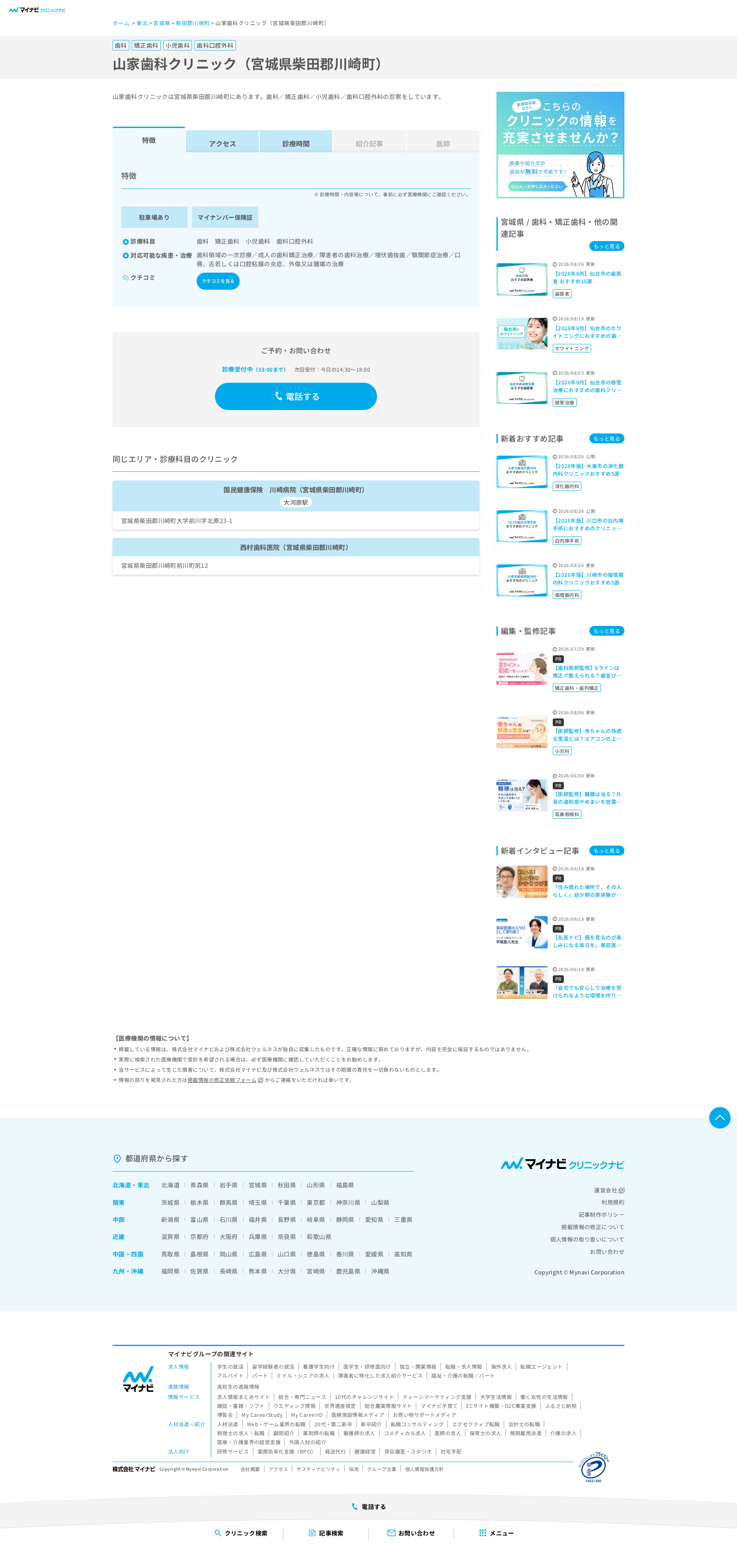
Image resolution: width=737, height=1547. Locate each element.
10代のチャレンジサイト (364, 1396)
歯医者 (562, 293)
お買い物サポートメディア (424, 1414)
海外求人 (501, 1366)
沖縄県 (380, 1271)
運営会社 (605, 1190)
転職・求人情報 (463, 1366)
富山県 (199, 1219)
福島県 (345, 1185)
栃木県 (199, 1202)
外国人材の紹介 (307, 1441)
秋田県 (287, 1185)
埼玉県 (258, 1202)
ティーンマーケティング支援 (437, 1396)
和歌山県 (319, 1236)
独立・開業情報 (418, 1366)
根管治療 (565, 402)
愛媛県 (374, 1254)
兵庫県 (258, 1236)
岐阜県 (316, 1219)
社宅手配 (451, 1451)
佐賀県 (199, 1271)
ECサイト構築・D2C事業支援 (501, 1405)
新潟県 (170, 1219)
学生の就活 (230, 1366)
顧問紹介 (284, 1432)
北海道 (122, 1185)
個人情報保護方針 (424, 1469)
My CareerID (307, 1414)
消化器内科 (567, 486)
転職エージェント (541, 1366)
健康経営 (365, 1451)
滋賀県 (170, 1236)
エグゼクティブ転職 (476, 1424)
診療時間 (296, 143)
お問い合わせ (607, 1251)
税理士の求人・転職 (241, 1432)
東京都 (316, 1202)
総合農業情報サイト (388, 1405)
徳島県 (316, 1254)
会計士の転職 (524, 1424)
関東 (119, 1202)
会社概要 (250, 1469)
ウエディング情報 (294, 1405)
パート (260, 1375)
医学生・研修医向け (367, 1366)
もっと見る (607, 246)
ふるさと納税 (561, 1405)
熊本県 (258, 1271)
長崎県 (229, 1271)
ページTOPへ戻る (720, 1117)
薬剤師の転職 (319, 1432)
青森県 (199, 1185)
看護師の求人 (359, 1432)
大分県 (287, 1271)
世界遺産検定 (340, 1405)
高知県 (403, 1254)
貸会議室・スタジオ (408, 1451)
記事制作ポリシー (601, 1214)
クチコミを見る (218, 280)
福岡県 (170, 1271)
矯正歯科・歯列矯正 (577, 687)
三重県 (403, 1219)
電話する (303, 396)
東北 (143, 1185)
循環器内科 (567, 594)
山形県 (316, 1185)
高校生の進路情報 (238, 1386)
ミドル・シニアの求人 (302, 1375)
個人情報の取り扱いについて (587, 1239)
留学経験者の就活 (273, 1366)
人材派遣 (227, 1424)
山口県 (287, 1254)
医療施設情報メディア (357, 1414)
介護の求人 (563, 1432)
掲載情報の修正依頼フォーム (222, 1079)
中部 (119, 1219)
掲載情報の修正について (592, 1227)
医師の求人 (448, 1432)
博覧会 (225, 1414)
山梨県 (380, 1202)
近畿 (119, 1236)
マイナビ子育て (439, 1405)
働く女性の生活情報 (544, 1396)
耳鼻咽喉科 (567, 814)
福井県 (258, 1219)
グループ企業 (382, 1469)
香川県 (345, 1254)
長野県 (287, 1219)
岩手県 (229, 1185)
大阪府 (229, 1236)
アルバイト (230, 1375)
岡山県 (229, 1254)
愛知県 (374, 1219)
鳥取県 (170, 1254)
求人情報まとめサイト (243, 1396)
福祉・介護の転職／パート (463, 1375)
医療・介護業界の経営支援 (249, 1441)
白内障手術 (567, 540)
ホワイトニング (572, 348)
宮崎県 (316, 1271)
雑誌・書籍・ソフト (241, 1405)
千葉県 (287, 1202)
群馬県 (229, 1202)
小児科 (562, 750)
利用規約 (612, 1202)
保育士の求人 (486, 1432)
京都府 (199, 1236)
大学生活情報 (496, 1396)
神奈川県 (348, 1202)
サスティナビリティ (318, 1469)
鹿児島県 (348, 1271)
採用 (354, 1469)
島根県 (199, 1254)
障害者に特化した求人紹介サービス (380, 1375)
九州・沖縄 (128, 1271)
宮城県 (258, 1185)
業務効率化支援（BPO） (287, 1451)
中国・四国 (128, 1254)
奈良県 (287, 1236)
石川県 (229, 1219)
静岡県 (345, 1219)
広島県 (258, 1254)
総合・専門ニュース (302, 1396)
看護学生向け (319, 1366)
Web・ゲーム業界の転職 (276, 1424)
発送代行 (335, 1451)
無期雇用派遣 (526, 1432)
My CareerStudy (261, 1414)
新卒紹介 (371, 1424)
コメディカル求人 (405, 1432)
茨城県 (170, 1202)
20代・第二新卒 (333, 1424)
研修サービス (233, 1451)
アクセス (222, 143)
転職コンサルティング (417, 1424)
